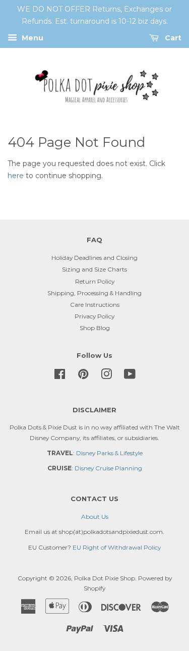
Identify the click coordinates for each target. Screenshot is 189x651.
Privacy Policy (94, 316)
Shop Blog (95, 328)
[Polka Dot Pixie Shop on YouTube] (130, 376)
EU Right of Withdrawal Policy (117, 547)
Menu (31, 37)
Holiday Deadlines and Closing (94, 257)
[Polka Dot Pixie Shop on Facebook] (60, 376)
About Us (94, 516)
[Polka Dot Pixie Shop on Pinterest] (83, 376)
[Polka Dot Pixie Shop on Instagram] (106, 376)
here (16, 175)
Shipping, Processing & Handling (94, 293)
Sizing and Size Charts (94, 269)
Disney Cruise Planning (108, 468)
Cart (172, 37)
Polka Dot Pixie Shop (104, 578)
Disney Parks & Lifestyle (109, 453)
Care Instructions (94, 304)
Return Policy (94, 281)
